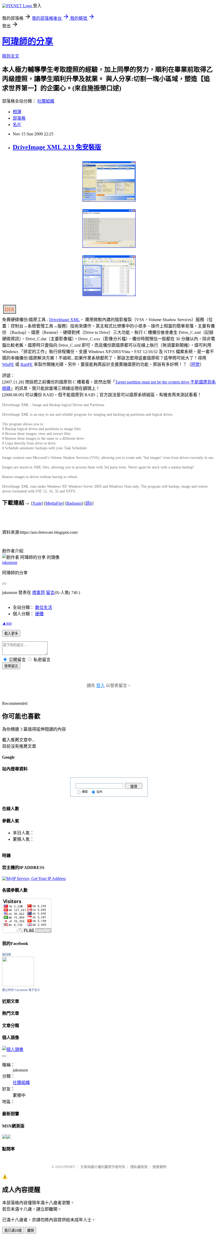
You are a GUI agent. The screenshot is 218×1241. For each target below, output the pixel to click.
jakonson (9, 562)
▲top (7, 623)
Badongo (74, 503)
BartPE (26, 364)
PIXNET (69, 1167)
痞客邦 (38, 592)
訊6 (89, 503)
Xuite (37, 503)
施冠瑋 (6, 954)
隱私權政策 (139, 1167)
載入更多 (11, 634)
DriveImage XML (64, 319)
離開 (30, 1230)
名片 (17, 124)
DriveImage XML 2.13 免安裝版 (57, 147)
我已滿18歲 (13, 1230)
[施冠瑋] (18, 985)
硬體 (39, 614)
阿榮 (195, 364)
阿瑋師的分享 (27, 41)
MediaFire (54, 503)
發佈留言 (11, 666)
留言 (50, 592)
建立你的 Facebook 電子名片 (21, 990)
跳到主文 (10, 56)
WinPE (8, 364)
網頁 (85, 791)
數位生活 (43, 607)
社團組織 (45, 101)
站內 (99, 791)
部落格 (19, 118)
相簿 (17, 112)
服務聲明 (159, 1167)
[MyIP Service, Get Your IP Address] (34, 878)
